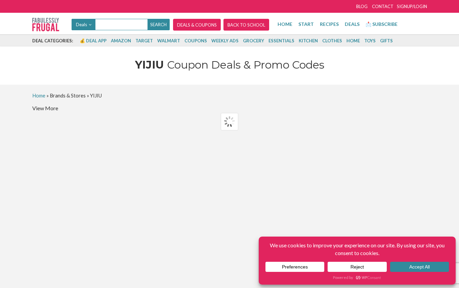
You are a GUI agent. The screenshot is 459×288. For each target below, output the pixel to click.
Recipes (329, 24)
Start (306, 24)
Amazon (121, 40)
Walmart (168, 40)
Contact (382, 6)
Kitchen (308, 40)
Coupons (195, 40)
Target (144, 40)
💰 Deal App (93, 40)
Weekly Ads (225, 40)
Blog (362, 6)
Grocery (253, 40)
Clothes (332, 40)
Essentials (281, 40)
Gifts (386, 40)
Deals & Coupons (197, 25)
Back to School (246, 25)
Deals (352, 24)
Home (285, 24)
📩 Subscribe (382, 24)
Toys (370, 40)
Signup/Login (412, 6)
